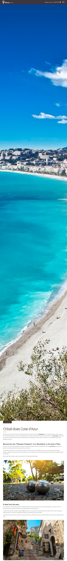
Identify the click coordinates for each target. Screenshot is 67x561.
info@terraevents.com (49, 2)
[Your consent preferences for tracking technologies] (64, 558)
